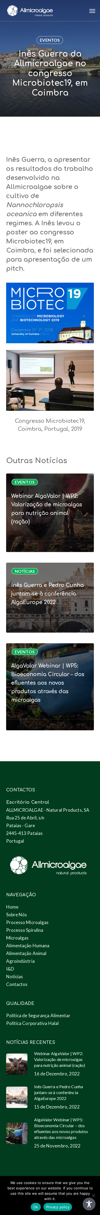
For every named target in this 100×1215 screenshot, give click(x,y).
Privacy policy (58, 1207)
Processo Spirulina (24, 930)
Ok (35, 1207)
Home (12, 907)
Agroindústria (20, 961)
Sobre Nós (16, 914)
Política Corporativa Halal (32, 1023)
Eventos (50, 39)
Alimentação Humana (28, 945)
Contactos (17, 984)
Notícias (25, 571)
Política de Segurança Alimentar (38, 1015)
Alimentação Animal (26, 953)
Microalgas (17, 938)
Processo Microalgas (27, 922)
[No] (93, 1195)
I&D (10, 969)
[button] (92, 10)
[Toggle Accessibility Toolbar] (89, 1204)
